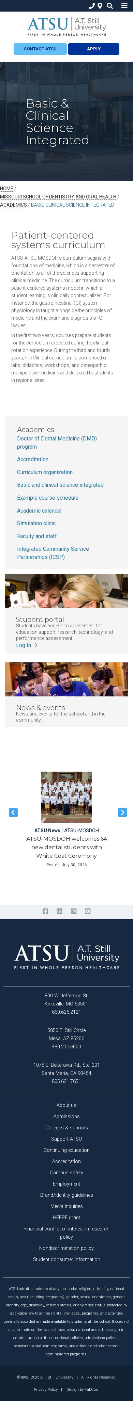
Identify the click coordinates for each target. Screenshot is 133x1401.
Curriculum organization (45, 472)
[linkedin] (59, 911)
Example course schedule (47, 498)
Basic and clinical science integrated (60, 485)
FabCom (92, 1389)
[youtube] (87, 911)
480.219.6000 (66, 1047)
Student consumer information (66, 1259)
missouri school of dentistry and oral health (58, 196)
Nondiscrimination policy (66, 1248)
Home (6, 188)
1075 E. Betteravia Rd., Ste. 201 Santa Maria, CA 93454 (66, 1069)
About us (66, 1105)
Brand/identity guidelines (66, 1195)
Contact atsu (40, 48)
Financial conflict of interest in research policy (66, 1233)
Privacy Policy (46, 1389)
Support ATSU (66, 1139)
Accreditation (32, 459)
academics (13, 205)
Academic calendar (39, 511)
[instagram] (73, 911)
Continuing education (67, 1150)
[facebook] (45, 911)
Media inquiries (66, 1206)
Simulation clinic (36, 523)
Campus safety (66, 1173)
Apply (94, 48)
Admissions (67, 1117)
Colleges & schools (66, 1128)
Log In (24, 645)
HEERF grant (66, 1218)
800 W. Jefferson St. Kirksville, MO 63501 (66, 1000)
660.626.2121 (66, 1012)
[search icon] (108, 6)
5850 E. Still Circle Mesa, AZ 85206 (66, 1035)
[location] (99, 6)
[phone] (90, 6)
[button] (12, 812)
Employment (66, 1184)
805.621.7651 (66, 1081)
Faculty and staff (37, 536)
